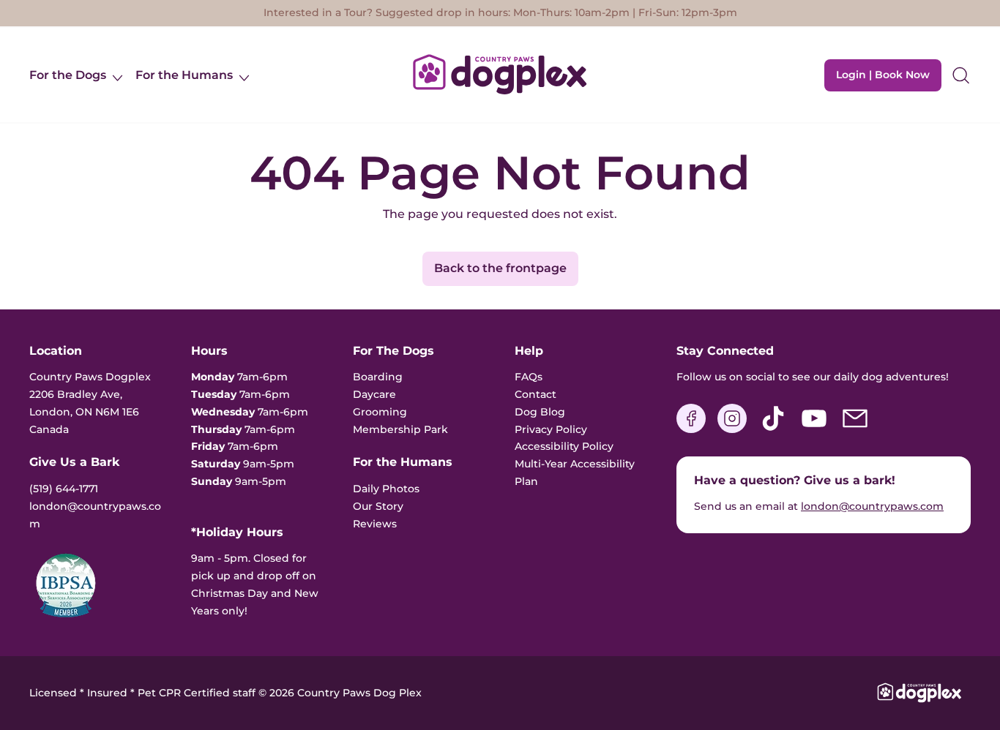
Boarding (378, 376)
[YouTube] (814, 429)
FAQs (528, 376)
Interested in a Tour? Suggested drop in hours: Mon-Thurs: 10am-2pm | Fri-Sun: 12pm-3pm (500, 12)
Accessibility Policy (564, 446)
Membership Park (400, 429)
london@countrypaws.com (872, 506)
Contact (535, 394)
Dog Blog (540, 411)
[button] (960, 75)
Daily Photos (386, 488)
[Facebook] (691, 429)
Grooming (380, 411)
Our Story (378, 506)
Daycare (374, 394)
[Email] (855, 429)
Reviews (375, 523)
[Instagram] (732, 429)
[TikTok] (773, 429)
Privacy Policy (551, 429)
